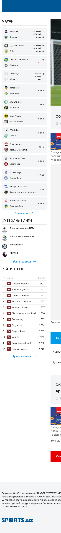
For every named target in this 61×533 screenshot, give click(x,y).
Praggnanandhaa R (20, 343)
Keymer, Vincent (18, 307)
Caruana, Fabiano (19, 295)
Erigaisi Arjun (16, 331)
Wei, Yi (13, 337)
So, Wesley (16, 319)
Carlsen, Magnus (18, 283)
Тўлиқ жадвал (22, 261)
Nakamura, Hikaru (19, 289)
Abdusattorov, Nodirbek (22, 313)
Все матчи (21, 213)
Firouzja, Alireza (18, 349)
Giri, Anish (15, 325)
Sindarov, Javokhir (19, 301)
